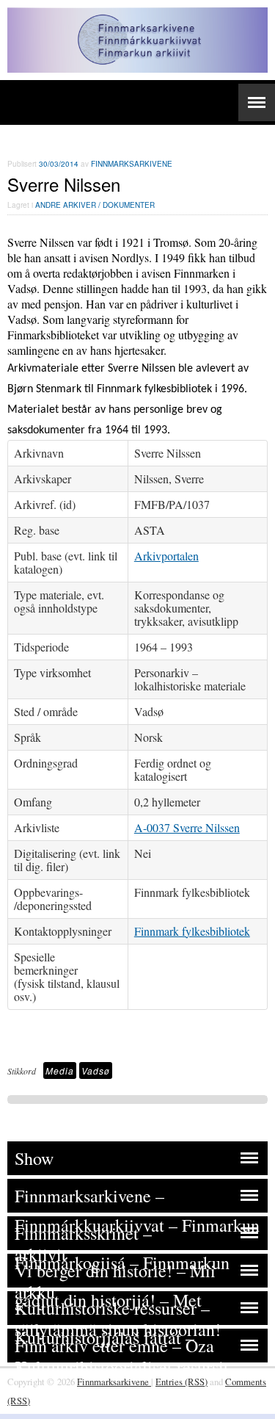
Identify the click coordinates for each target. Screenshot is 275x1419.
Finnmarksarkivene (131, 164)
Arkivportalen (166, 555)
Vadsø (95, 1070)
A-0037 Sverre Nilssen (187, 827)
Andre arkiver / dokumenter (95, 205)
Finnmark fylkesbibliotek (192, 931)
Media (59, 1070)
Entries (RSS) (181, 1381)
